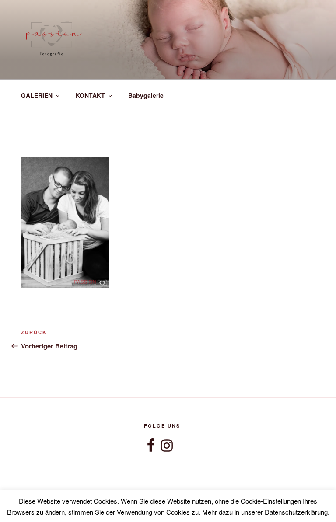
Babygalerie (146, 95)
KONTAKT (90, 95)
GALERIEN (36, 95)
